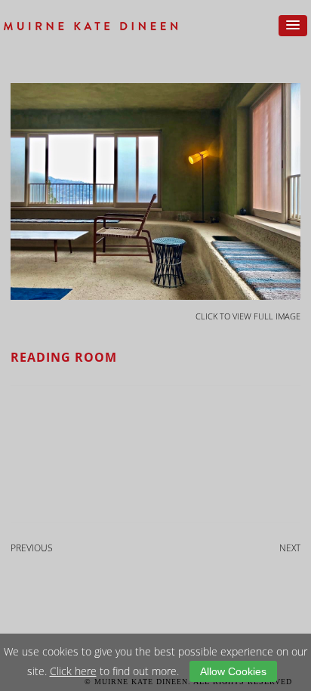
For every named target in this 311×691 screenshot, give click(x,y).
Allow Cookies (233, 671)
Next (289, 547)
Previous (32, 547)
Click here (73, 671)
